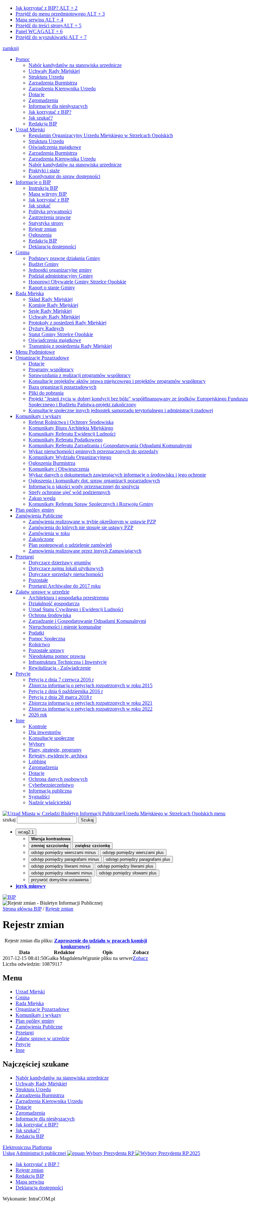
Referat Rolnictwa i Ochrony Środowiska (71, 422)
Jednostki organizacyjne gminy (60, 270)
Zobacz (140, 958)
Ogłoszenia (40, 235)
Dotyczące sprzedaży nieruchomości (66, 574)
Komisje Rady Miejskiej (53, 305)
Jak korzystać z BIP (49, 200)
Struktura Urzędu (46, 77)
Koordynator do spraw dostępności (64, 176)
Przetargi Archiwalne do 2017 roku (65, 586)
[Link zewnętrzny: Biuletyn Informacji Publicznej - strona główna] (9, 897)
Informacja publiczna (50, 791)
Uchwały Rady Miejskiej (54, 71)
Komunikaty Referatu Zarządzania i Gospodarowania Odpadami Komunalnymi (110, 445)
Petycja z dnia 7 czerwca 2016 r (61, 679)
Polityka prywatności (50, 211)
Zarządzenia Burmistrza (53, 82)
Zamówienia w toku (49, 533)
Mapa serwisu (39, 19)
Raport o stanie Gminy (52, 287)
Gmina (23, 252)
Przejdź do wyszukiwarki (51, 37)
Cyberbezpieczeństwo (51, 785)
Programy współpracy (51, 369)
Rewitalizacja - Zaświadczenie (60, 668)
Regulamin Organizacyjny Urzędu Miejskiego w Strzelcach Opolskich (101, 135)
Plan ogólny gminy (35, 510)
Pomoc (23, 59)
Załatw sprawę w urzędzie (42, 592)
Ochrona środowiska (50, 615)
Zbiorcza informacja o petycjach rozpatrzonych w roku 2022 (90, 709)
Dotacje (36, 94)
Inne (20, 720)
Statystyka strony (46, 223)
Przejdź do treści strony (48, 25)
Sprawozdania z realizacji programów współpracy (80, 375)
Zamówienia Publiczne (39, 515)
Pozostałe (38, 580)
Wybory (37, 744)
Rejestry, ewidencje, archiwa (58, 755)
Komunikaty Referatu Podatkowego (66, 439)
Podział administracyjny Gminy (61, 276)
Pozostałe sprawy (46, 650)
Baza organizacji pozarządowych (62, 387)
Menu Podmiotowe (35, 352)
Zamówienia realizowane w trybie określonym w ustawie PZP (92, 521)
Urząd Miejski (30, 129)
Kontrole (38, 726)
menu (219, 813)
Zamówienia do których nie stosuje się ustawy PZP (81, 527)
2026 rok (38, 714)
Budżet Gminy (44, 264)
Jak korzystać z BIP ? (37, 1164)
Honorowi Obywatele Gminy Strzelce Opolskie (77, 281)
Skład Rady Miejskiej (51, 299)
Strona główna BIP (22, 909)
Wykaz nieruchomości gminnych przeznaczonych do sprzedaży (93, 451)
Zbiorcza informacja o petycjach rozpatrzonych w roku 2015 (90, 685)
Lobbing (37, 761)
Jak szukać (40, 205)
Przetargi (25, 556)
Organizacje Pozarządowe (42, 358)
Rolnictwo (39, 644)
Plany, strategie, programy (55, 750)
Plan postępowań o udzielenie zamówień (70, 545)
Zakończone (41, 539)
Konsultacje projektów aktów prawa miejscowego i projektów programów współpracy (117, 381)
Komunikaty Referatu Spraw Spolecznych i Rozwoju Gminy (91, 504)
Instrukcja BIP (43, 188)
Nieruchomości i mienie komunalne (65, 627)
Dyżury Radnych (46, 328)
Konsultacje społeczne (51, 738)
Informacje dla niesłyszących (58, 106)
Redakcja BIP (43, 123)
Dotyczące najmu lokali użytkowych (66, 568)
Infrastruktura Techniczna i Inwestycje (68, 662)
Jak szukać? (41, 118)
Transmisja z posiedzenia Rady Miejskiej (70, 346)
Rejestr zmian (42, 229)
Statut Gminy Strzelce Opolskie (61, 334)
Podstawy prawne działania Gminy (64, 258)
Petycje (23, 673)
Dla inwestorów (45, 732)
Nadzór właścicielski (50, 802)
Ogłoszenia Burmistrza (52, 463)
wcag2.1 (26, 832)
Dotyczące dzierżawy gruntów (60, 562)
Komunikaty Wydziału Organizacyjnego (70, 457)
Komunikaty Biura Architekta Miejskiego (71, 428)
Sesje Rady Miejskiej (50, 311)
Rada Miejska (30, 293)
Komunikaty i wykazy (38, 416)
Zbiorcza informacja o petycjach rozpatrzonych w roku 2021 (90, 703)
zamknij (11, 48)
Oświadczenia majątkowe (55, 147)
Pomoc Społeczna (47, 638)
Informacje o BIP (33, 182)
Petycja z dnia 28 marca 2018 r (60, 697)
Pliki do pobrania (46, 393)
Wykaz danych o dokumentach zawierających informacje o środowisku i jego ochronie (117, 475)
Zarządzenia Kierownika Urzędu (62, 88)
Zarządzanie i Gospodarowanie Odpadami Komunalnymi (87, 621)
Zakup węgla (42, 498)
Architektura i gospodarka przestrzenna (69, 597)
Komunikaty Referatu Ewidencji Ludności (72, 434)
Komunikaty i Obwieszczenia (59, 469)
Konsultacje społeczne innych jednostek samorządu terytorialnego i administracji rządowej (121, 410)
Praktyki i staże (44, 170)
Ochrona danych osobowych (58, 779)
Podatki (36, 633)
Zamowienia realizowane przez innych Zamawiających (85, 551)
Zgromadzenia (43, 100)
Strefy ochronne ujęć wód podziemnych (69, 492)
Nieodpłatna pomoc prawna (57, 656)
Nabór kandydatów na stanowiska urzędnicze (75, 65)
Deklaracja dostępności (52, 246)
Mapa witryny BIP (48, 194)
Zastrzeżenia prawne (50, 217)
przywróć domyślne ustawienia (60, 879)
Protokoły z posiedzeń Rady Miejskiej (67, 322)
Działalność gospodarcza (54, 603)
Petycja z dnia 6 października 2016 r (66, 691)
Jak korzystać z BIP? (47, 8)
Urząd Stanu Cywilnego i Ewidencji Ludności (76, 609)
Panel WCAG (39, 31)
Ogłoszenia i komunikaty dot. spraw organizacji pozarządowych (94, 480)
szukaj (9, 819)
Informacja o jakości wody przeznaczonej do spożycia (84, 486)
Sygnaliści (39, 796)
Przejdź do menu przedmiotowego (60, 14)
